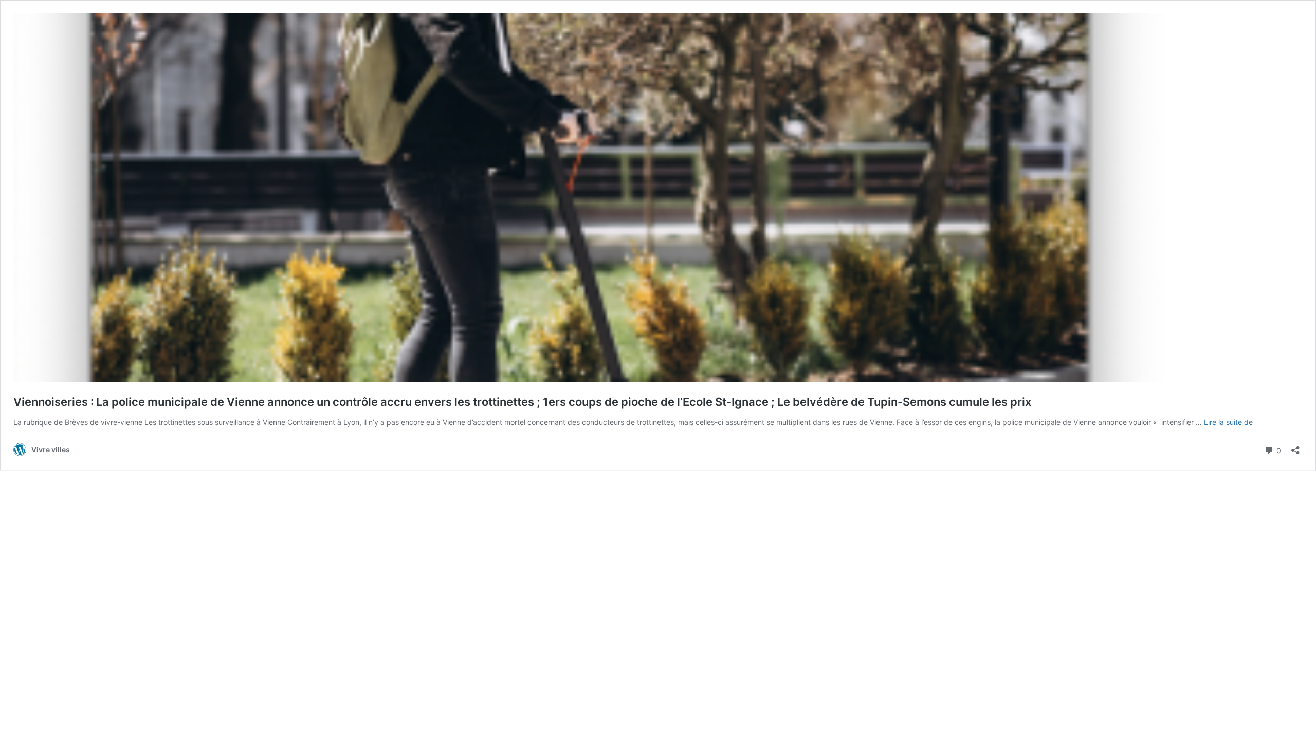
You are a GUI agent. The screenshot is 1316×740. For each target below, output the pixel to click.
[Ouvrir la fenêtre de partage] (1295, 447)
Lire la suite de (1228, 422)
